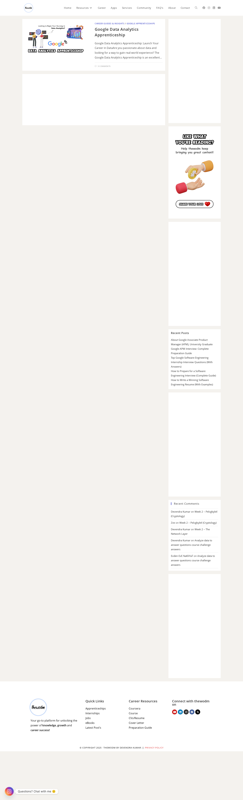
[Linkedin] (180, 711)
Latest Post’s (93, 727)
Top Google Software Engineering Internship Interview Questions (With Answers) (192, 362)
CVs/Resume (136, 718)
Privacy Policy (154, 747)
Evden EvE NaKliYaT (182, 556)
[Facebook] (191, 711)
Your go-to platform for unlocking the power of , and (54, 725)
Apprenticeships (95, 708)
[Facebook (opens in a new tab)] (203, 7)
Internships (92, 713)
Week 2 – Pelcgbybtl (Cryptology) (198, 522)
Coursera (134, 708)
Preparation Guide (140, 727)
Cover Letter (136, 723)
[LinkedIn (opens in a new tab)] (213, 7)
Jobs (88, 718)
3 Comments (104, 66)
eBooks (90, 723)
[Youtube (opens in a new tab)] (219, 7)
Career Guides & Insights (109, 23)
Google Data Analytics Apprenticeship (117, 31)
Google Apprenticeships (141, 23)
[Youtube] (174, 711)
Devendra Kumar (180, 511)
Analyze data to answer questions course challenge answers (191, 545)
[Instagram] (186, 711)
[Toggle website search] (196, 8)
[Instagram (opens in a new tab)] (208, 7)
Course (133, 713)
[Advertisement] (94, 99)
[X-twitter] (197, 711)
